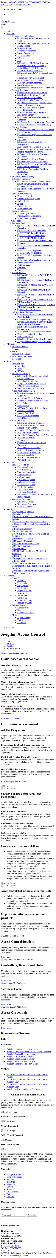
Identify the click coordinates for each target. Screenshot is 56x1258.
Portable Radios (24, 206)
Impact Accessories (25, 53)
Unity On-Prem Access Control (30, 450)
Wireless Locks (23, 460)
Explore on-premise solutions (13, 781)
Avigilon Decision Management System (34, 102)
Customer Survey (24, 600)
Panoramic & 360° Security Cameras (33, 430)
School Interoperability (27, 218)
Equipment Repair (25, 467)
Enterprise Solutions (15, 1174)
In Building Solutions (26, 213)
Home (9, 31)
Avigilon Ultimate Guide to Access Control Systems (29, 1051)
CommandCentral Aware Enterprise (32, 159)
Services (10, 1179)
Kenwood (11, 1189)
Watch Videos (23, 620)
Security (10, 643)
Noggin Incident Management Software (34, 341)
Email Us (27, 5)
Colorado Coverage (25, 502)
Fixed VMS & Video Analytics (30, 107)
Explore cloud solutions (11, 718)
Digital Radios (23, 46)
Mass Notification (25, 85)
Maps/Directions (24, 590)
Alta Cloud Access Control (29, 447)
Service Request (24, 474)
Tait (19, 60)
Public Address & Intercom (29, 216)
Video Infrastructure (26, 110)
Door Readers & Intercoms (29, 452)
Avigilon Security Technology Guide (22, 1064)
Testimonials (22, 583)
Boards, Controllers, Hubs (28, 457)
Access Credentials (25, 455)
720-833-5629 (35, 2)
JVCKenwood (23, 55)
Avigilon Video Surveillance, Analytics (23, 1089)
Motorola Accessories (26, 51)
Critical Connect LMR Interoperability (33, 319)
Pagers (20, 203)
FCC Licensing (24, 470)
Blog (19, 610)
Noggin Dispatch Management (30, 78)
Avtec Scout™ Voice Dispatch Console (34, 332)
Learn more (6, 957)
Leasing (20, 593)
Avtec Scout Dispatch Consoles (30, 80)
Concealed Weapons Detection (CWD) (34, 124)
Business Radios (24, 48)
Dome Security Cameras (27, 428)
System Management (26, 479)
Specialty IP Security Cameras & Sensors (35, 435)
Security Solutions (14, 1177)
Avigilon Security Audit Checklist (21, 1061)
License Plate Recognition (28, 198)
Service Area (22, 588)
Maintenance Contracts (27, 482)
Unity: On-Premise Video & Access (32, 100)
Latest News (22, 608)
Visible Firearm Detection (28, 166)
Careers (10, 1187)
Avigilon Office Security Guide (20, 1056)
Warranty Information (26, 472)
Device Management (26, 484)
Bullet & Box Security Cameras (31, 425)
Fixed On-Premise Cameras (29, 105)
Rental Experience (25, 489)
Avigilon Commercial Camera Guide (22, 1049)
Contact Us (22, 598)
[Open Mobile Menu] (2, 27)
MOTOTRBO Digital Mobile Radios (33, 43)
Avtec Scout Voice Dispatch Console (33, 147)
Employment (22, 585)
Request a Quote (24, 603)
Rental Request (23, 497)
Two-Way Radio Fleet (26, 492)
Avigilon (10, 646)
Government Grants (25, 612)
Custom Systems (24, 507)
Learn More (6, 981)
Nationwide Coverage (26, 504)
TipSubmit (21, 139)
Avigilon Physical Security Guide (21, 1054)
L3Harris (21, 58)
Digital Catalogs (24, 617)
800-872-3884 (7, 5)
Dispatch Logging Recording (29, 83)
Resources (21, 622)
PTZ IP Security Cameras (28, 433)
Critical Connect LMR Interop (30, 68)
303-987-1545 (15, 2)
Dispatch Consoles (25, 196)
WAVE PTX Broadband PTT (30, 70)
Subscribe (32, 1215)
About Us (21, 580)
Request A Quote (14, 9)
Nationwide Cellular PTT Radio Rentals (34, 494)
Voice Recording (24, 208)
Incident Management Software (30, 152)
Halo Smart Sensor (25, 115)
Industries (11, 1182)
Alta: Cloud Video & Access (29, 97)
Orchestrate (22, 174)
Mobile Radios (23, 201)
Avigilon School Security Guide (20, 1059)
